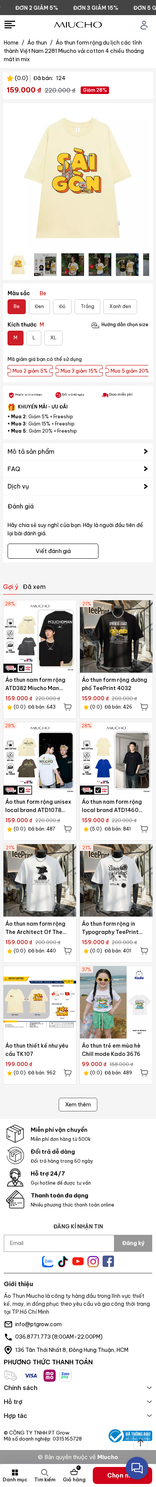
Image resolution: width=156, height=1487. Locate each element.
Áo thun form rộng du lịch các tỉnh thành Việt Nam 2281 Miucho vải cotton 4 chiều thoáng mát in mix (74, 51)
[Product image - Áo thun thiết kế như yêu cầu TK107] (39, 1002)
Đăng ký (133, 1243)
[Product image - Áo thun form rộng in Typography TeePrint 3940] (116, 880)
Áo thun (40, 42)
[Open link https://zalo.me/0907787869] (47, 1261)
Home (14, 42)
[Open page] (78, 25)
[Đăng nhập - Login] (144, 25)
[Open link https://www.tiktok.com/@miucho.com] (63, 1261)
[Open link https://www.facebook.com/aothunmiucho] (108, 1261)
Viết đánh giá (53, 551)
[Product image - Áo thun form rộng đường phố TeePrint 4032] (116, 636)
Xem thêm (78, 1104)
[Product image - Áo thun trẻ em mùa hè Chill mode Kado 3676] (116, 1002)
